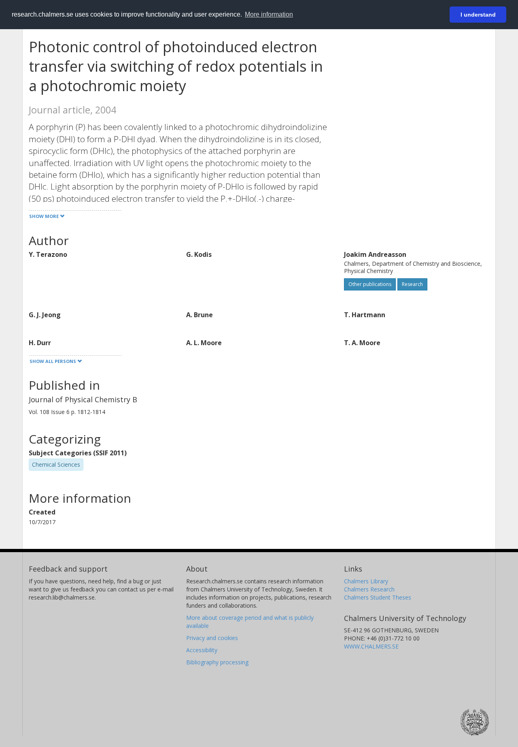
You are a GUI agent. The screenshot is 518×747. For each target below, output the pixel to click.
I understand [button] (478, 14)
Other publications (369, 284)
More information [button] (269, 14)
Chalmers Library (366, 581)
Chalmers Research (369, 589)
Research (412, 284)
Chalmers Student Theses (377, 597)
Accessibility (201, 650)
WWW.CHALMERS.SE (371, 646)
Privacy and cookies (212, 638)
